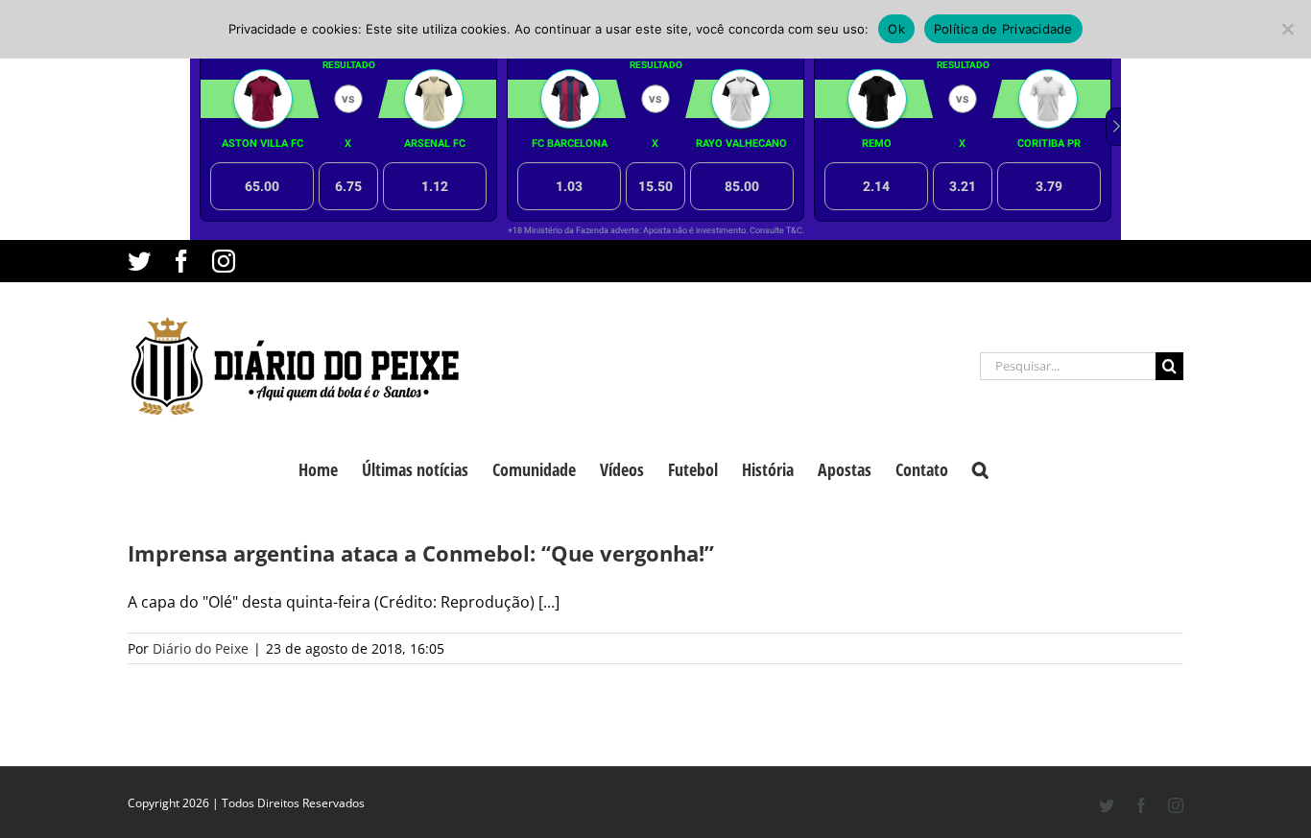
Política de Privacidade (1003, 28)
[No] (1287, 28)
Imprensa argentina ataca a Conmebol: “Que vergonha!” (421, 553)
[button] (980, 467)
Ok (896, 28)
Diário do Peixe (201, 648)
